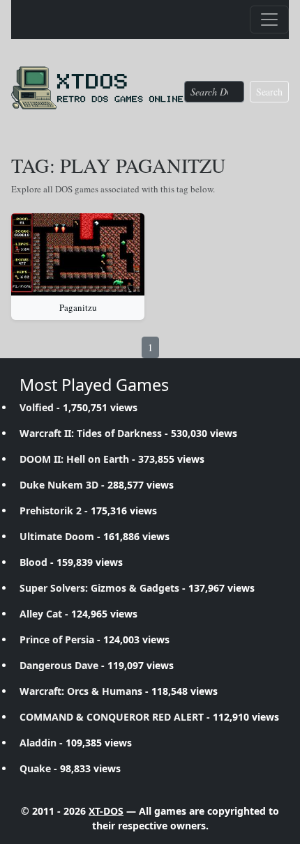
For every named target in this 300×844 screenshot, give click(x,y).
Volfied (37, 407)
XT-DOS (106, 811)
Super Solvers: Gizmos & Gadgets (99, 587)
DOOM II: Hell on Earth (74, 459)
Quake (35, 768)
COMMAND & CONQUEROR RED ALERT (112, 716)
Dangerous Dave (59, 665)
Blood (33, 562)
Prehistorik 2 (51, 510)
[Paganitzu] (77, 254)
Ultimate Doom (57, 536)
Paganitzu (78, 307)
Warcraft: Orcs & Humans (81, 691)
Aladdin (38, 742)
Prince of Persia (57, 639)
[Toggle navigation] (269, 19)
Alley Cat (41, 613)
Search (269, 91)
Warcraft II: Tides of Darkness (91, 433)
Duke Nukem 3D (59, 484)
